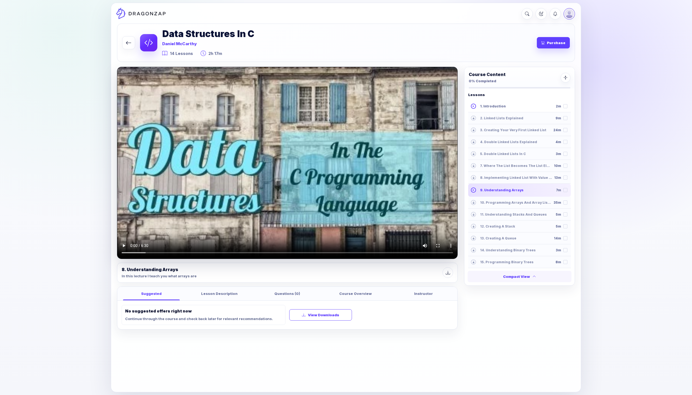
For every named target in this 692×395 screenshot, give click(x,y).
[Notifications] (555, 13)
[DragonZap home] (141, 14)
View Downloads (323, 315)
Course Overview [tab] (355, 293)
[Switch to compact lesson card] (565, 78)
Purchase (556, 43)
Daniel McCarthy (179, 43)
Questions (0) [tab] (287, 293)
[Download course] (448, 272)
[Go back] (128, 42)
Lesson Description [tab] (219, 293)
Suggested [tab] (151, 293)
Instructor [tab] (423, 293)
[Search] (527, 13)
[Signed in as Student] (569, 13)
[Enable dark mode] (541, 13)
